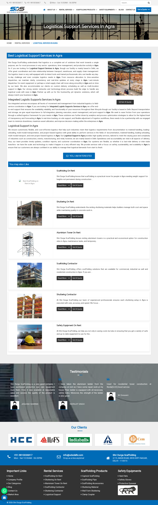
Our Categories (14, 483)
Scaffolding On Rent (53, 476)
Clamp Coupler (88, 494)
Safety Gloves (125, 480)
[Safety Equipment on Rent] (29, 337)
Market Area (13, 494)
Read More (62, 185)
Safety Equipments (107, 10)
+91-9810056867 (33, 3)
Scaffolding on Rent (66, 171)
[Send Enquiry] (4, 498)
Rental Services (65, 10)
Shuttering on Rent (65, 201)
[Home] (44, 9)
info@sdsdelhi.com (73, 455)
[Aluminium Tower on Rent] (29, 244)
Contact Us (130, 10)
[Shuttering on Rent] (29, 213)
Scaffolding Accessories (93, 483)
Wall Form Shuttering (91, 491)
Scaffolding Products (85, 10)
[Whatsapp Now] (4, 491)
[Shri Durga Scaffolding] (17, 10)
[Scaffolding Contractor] (29, 275)
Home (9, 43)
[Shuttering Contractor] (29, 306)
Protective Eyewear (127, 483)
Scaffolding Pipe (89, 480)
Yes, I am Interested (80, 156)
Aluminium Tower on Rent (68, 232)
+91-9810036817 (15, 3)
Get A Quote (126, 102)
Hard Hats (123, 476)
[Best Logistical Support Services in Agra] (125, 79)
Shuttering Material (90, 487)
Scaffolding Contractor (67, 263)
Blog (10, 487)
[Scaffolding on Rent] (29, 182)
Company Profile (15, 480)
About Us (51, 10)
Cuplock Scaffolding (90, 476)
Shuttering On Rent (53, 480)
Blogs (121, 10)
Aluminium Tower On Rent (56, 483)
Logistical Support (53, 494)
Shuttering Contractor (66, 294)
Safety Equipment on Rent (69, 325)
